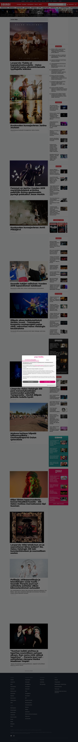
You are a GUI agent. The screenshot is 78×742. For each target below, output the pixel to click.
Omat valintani (30, 381)
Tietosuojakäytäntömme (51, 385)
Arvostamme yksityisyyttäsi (30, 359)
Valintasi (47, 359)
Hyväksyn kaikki (47, 381)
